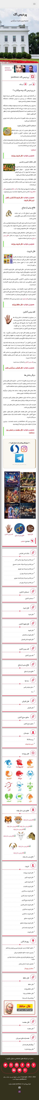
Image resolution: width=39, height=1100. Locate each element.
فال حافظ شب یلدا (28, 993)
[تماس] (11, 1065)
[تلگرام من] (28, 1065)
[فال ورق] (12, 511)
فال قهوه (30, 630)
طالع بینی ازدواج (28, 671)
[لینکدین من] (14, 1070)
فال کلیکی (30, 707)
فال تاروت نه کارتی (27, 909)
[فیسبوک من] (22, 1065)
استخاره (33, 149)
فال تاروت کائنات (28, 886)
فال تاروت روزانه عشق (26, 922)
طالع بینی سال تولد (28, 856)
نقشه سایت (12, 1083)
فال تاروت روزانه (28, 872)
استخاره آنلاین (29, 598)
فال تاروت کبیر (29, 877)
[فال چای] (28, 511)
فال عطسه (30, 1028)
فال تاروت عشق (28, 918)
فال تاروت (25, 298)
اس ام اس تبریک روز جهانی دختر (24, 559)
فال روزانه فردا (29, 1048)
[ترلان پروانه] (19, 69)
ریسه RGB (30, 739)
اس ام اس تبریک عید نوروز (25, 568)
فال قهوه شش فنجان (27, 639)
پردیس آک (20, 14)
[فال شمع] (12, 495)
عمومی (23, 541)
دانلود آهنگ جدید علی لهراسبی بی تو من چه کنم (19, 947)
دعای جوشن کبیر (28, 687)
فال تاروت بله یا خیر (27, 927)
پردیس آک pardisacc (20, 77)
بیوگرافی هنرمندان (27, 1044)
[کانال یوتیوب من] (19, 1070)
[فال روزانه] (12, 479)
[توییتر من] (5, 1065)
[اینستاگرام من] (17, 1065)
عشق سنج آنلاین (28, 723)
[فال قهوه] (28, 495)
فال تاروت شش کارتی (27, 904)
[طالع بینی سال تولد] (19, 837)
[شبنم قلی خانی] (8, 69)
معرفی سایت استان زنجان (26, 963)
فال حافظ (14, 188)
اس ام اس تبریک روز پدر (26, 582)
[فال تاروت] (28, 479)
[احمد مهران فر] (31, 69)
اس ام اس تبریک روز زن (26, 573)
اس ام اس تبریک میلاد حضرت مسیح (23, 564)
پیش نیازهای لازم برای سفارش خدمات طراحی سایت (21, 958)
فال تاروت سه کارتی (27, 890)
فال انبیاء (30, 614)
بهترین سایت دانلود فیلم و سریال (23, 952)
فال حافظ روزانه (28, 988)
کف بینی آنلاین (29, 361)
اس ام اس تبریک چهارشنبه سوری (23, 577)
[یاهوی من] (33, 1065)
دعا (32, 691)
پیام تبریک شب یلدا (27, 997)
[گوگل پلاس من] (25, 1070)
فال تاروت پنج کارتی (27, 900)
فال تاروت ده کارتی (27, 913)
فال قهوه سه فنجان (27, 634)
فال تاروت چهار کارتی (27, 895)
